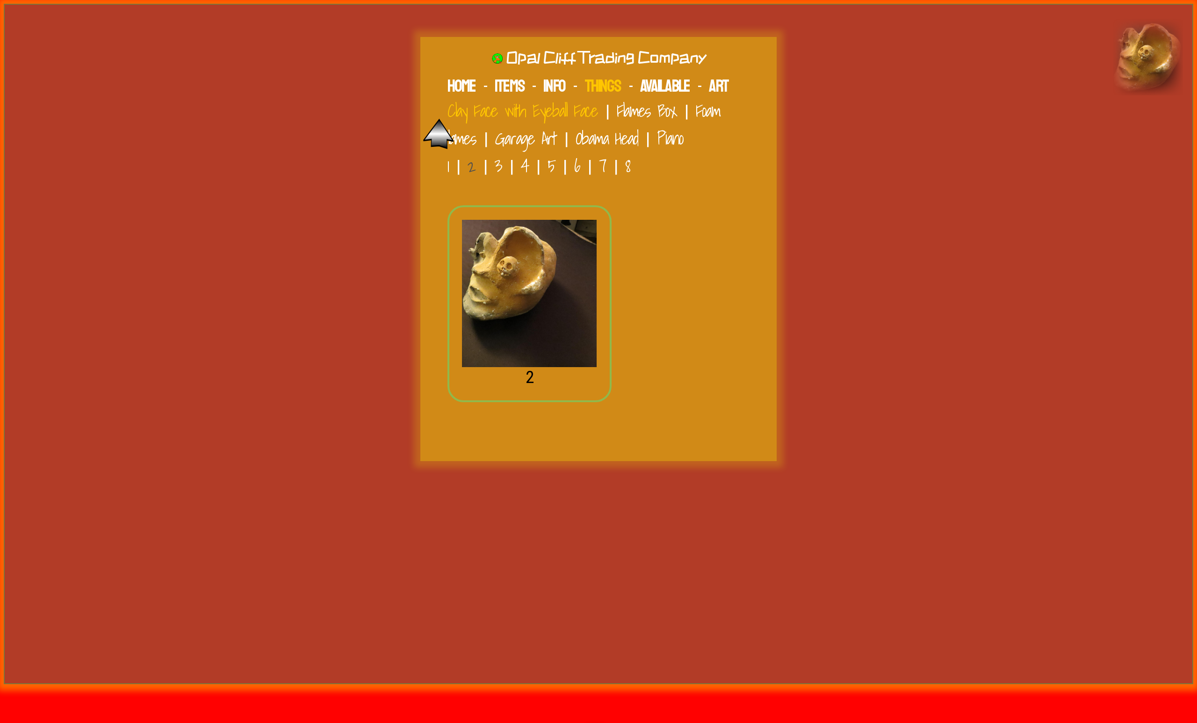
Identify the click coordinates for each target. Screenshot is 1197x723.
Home (461, 86)
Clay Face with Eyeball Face (522, 110)
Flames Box (647, 110)
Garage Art (525, 138)
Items (510, 86)
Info (554, 86)
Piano (670, 138)
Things (602, 86)
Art (718, 86)
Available (665, 86)
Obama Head (607, 138)
